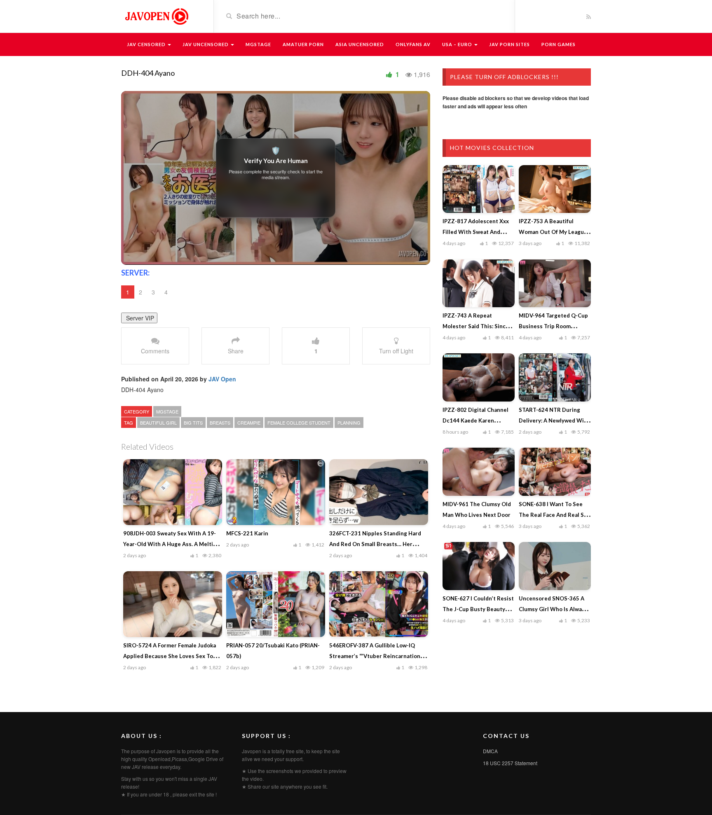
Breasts (220, 422)
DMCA (490, 750)
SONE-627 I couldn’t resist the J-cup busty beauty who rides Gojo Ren (478, 609)
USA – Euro (457, 44)
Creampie (248, 422)
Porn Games (558, 44)
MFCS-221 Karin (247, 533)
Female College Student (298, 422)
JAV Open (222, 379)
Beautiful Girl (158, 422)
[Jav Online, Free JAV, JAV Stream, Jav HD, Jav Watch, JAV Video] (156, 16)
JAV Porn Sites (509, 44)
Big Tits (193, 422)
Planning (349, 422)
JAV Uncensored (206, 44)
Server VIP (139, 318)
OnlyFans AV (413, 44)
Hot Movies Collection (492, 147)
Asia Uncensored (359, 44)
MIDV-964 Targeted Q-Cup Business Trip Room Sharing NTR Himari (553, 326)
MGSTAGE (258, 44)
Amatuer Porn (303, 44)
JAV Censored (147, 44)
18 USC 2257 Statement (510, 762)
